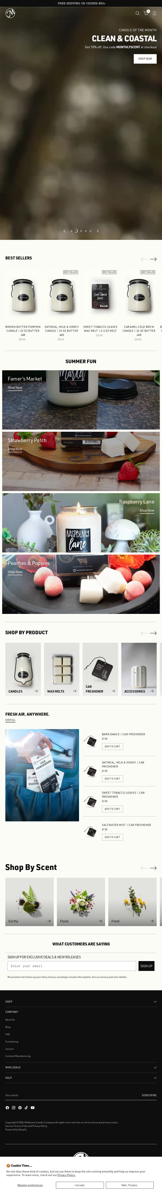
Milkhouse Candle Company (39, 1122)
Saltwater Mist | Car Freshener (126, 825)
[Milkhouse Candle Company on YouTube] (33, 1108)
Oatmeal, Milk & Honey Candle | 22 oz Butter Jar (62, 330)
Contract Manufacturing (18, 1056)
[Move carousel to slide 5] (90, 231)
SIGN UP (146, 966)
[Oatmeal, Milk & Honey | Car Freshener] (91, 771)
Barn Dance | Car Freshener (123, 734)
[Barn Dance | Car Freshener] (91, 741)
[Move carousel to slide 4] (85, 231)
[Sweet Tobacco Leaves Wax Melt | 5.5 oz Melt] (100, 295)
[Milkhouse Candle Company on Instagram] (14, 1108)
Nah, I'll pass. (130, 1185)
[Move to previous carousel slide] (64, 231)
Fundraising (11, 1041)
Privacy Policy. (66, 1175)
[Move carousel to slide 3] (81, 231)
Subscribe (149, 1095)
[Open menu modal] (155, 13)
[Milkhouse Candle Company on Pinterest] (20, 1108)
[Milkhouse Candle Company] (10, 13)
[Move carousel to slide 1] (71, 231)
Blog (7, 1026)
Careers (9, 1048)
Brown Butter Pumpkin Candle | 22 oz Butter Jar (23, 330)
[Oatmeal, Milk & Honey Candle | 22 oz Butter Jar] (61, 295)
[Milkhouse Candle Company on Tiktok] (26, 1108)
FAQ (7, 1034)
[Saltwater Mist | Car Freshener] (91, 831)
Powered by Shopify (16, 1129)
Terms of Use (21, 1125)
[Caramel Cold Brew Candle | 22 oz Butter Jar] (139, 295)
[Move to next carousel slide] (97, 231)
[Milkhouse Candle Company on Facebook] (7, 1108)
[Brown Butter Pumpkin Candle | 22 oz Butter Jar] (23, 295)
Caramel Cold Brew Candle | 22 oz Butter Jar (139, 330)
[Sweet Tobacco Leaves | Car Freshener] (91, 801)
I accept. (80, 1185)
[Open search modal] (138, 13)
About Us (10, 1019)
